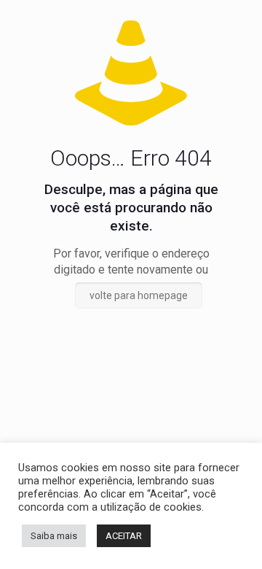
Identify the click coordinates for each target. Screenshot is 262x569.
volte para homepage (139, 295)
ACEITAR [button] (124, 535)
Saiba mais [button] (54, 535)
